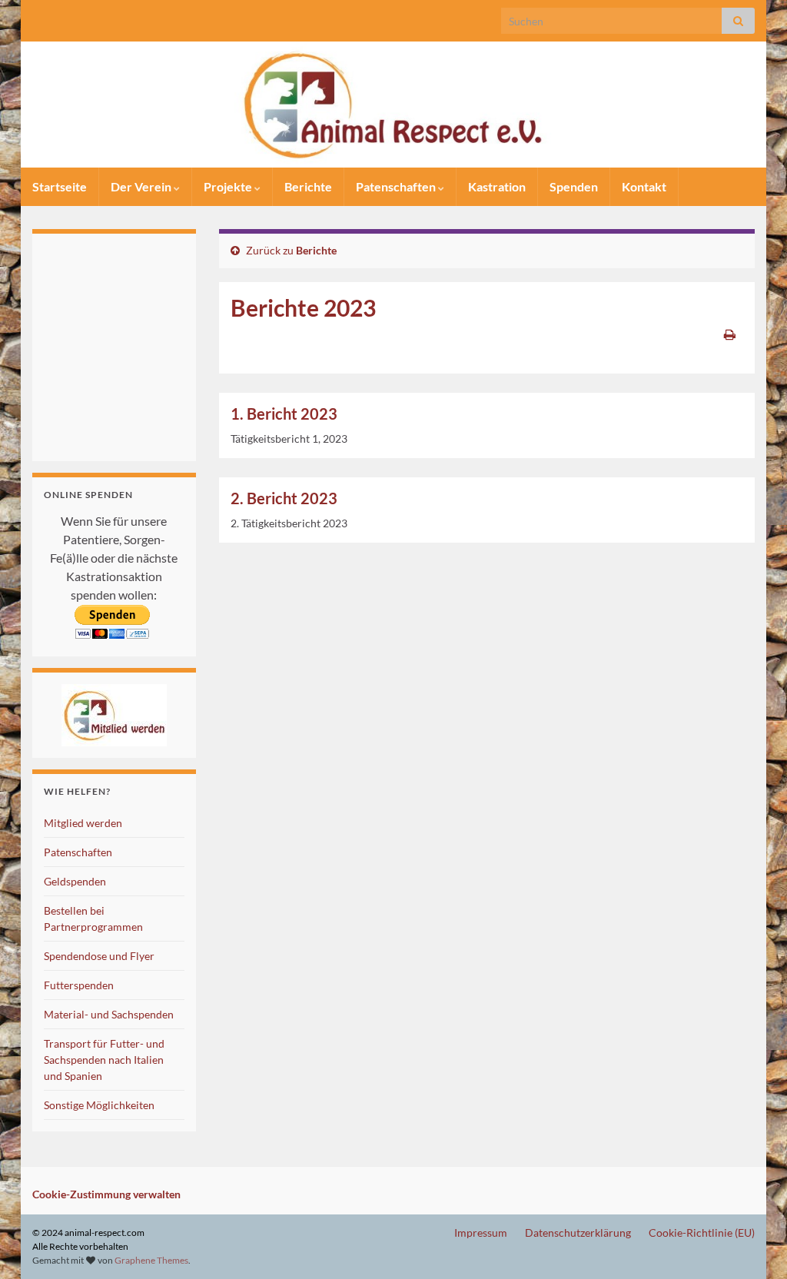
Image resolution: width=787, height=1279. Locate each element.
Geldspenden (75, 881)
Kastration (497, 186)
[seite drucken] (730, 334)
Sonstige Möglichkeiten (99, 1104)
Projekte (229, 186)
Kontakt (644, 186)
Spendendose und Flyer (99, 955)
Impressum (480, 1232)
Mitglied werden (83, 822)
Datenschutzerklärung (578, 1232)
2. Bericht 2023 (284, 498)
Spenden (574, 186)
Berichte (308, 186)
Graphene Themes (151, 1260)
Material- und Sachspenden (109, 1014)
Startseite (59, 186)
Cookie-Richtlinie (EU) (702, 1232)
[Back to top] (752, 1244)
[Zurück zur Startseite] (393, 105)
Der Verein (142, 186)
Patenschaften (397, 186)
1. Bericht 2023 (284, 413)
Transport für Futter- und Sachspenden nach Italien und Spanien (104, 1059)
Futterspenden (79, 985)
